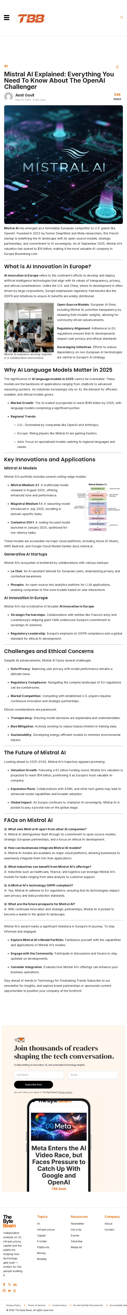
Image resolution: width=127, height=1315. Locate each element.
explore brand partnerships (61, 985)
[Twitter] (9, 1284)
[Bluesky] (9, 1291)
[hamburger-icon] (6, 18)
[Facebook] (4, 1284)
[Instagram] (4, 1291)
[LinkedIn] (15, 1284)
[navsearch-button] (122, 18)
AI (6, 66)
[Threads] (14, 1291)
